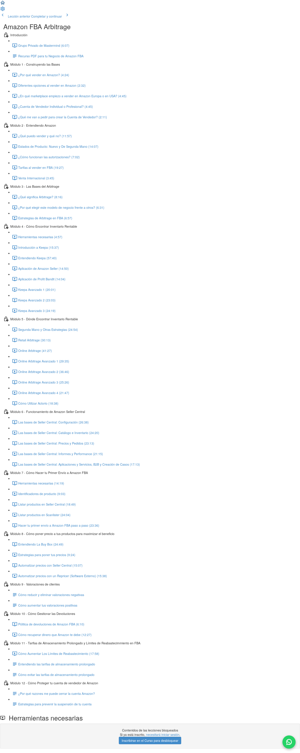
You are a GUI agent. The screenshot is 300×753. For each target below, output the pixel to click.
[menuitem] (2, 10)
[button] (2, 4)
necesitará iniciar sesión (162, 734)
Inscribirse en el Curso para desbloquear (150, 740)
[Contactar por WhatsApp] (289, 742)
